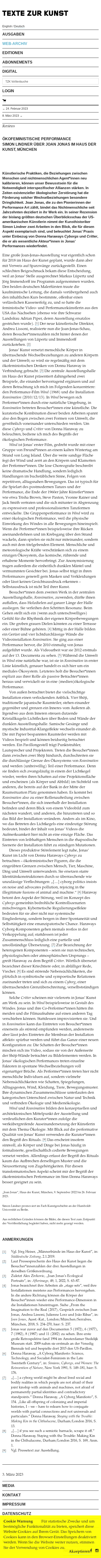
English (7, 26)
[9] (44, 1139)
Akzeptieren (79, 1552)
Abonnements (17, 62)
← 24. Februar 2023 (15, 108)
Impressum (13, 1504)
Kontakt (11, 1495)
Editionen (12, 53)
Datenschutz (16, 1514)
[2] (29, 344)
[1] (37, 323)
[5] (60, 655)
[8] (19, 971)
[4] (49, 629)
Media (8, 1486)
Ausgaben (13, 34)
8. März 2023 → (12, 115)
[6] (79, 892)
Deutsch (19, 26)
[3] (41, 371)
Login (8, 91)
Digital (9, 71)
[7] (53, 945)
